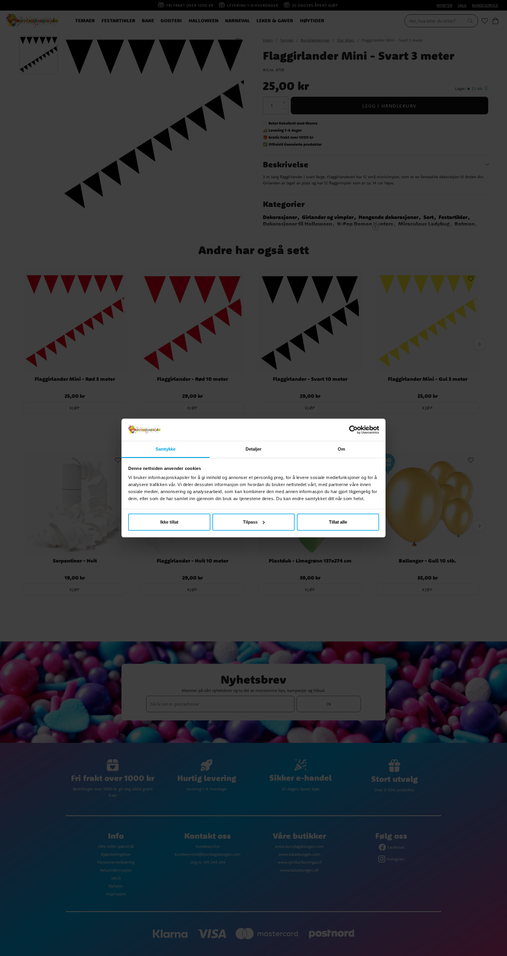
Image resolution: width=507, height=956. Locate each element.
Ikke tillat (169, 521)
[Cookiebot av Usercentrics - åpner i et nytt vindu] (353, 429)
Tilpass (250, 521)
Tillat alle (338, 521)
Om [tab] (341, 448)
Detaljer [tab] (254, 448)
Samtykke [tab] (166, 448)
